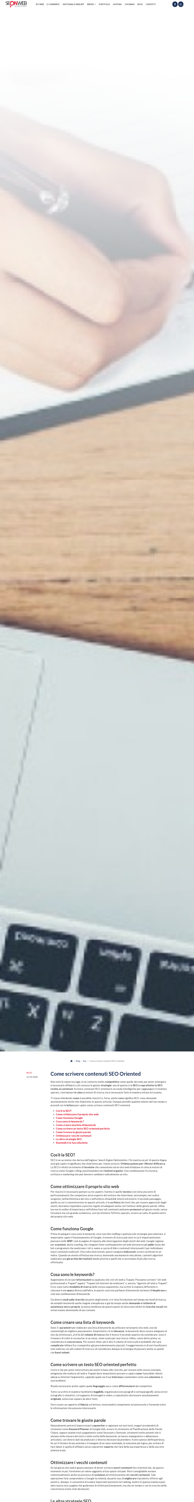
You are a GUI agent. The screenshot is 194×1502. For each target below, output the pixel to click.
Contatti (151, 4)
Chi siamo (130, 4)
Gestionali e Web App (73, 4)
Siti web (40, 4)
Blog (140, 4)
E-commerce (53, 4)
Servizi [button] (90, 4)
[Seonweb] (16, 4)
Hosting (117, 4)
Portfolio (104, 4)
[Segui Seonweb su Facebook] (175, 4)
